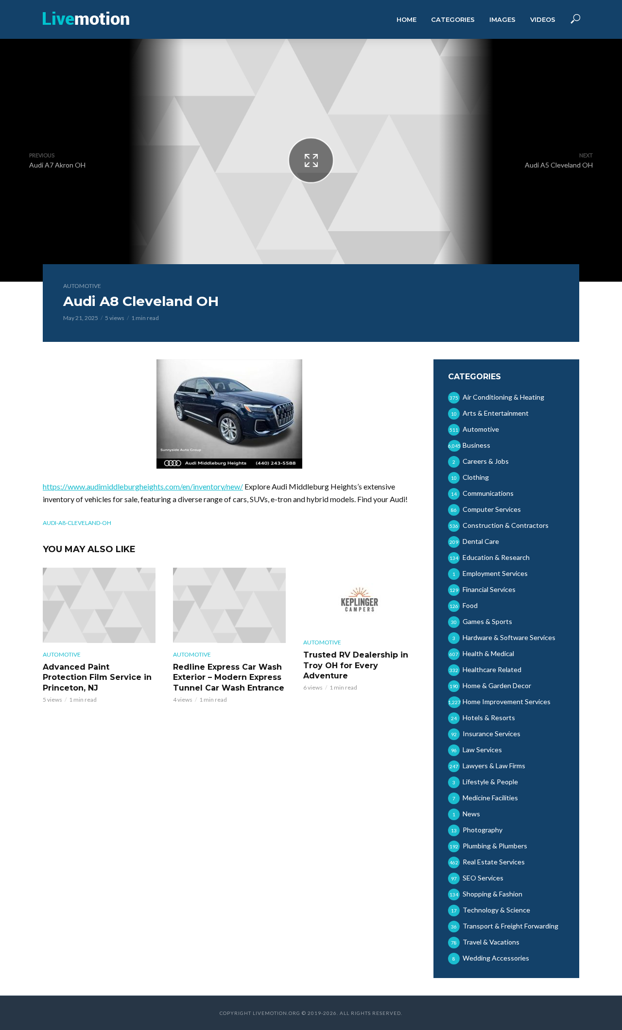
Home (406, 19)
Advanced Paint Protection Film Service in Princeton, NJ (97, 677)
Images (502, 19)
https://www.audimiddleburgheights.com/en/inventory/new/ (143, 486)
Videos (542, 19)
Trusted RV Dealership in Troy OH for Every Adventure (355, 665)
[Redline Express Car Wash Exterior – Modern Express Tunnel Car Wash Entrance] (229, 605)
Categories (453, 19)
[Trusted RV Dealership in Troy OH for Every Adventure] (359, 599)
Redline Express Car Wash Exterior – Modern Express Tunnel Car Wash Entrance (228, 677)
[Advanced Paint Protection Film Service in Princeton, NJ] (99, 605)
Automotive (82, 285)
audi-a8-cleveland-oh (77, 522)
